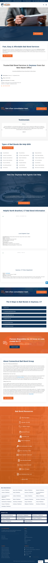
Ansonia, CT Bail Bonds (5, 490)
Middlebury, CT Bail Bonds (6, 499)
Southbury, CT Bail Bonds (6, 521)
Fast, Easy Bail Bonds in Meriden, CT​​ (40, 493)
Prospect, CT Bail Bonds (37, 518)
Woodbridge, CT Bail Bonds (6, 506)
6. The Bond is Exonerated (8, 326)
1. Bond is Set (6, 307)
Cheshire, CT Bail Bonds (6, 492)
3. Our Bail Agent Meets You (8, 315)
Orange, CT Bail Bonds (28, 501)
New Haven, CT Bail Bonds (40, 499)
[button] (43, 5)
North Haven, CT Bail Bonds (17, 501)
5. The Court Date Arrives (8, 322)
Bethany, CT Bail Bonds (28, 490)
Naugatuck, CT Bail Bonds (29, 499)
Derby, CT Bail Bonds (16, 492)
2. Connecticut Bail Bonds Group (9, 311)
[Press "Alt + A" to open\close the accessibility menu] (47, 283)
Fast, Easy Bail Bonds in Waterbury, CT (6, 496)
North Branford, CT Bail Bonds (6, 501)
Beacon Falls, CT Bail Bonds (17, 490)
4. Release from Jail (7, 318)
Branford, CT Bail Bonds (40, 490)
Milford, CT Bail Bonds (16, 499)
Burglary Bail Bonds (28, 521)
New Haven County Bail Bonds (7, 515)
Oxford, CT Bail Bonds (39, 501)
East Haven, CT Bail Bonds (29, 492)
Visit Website (8, 273)
